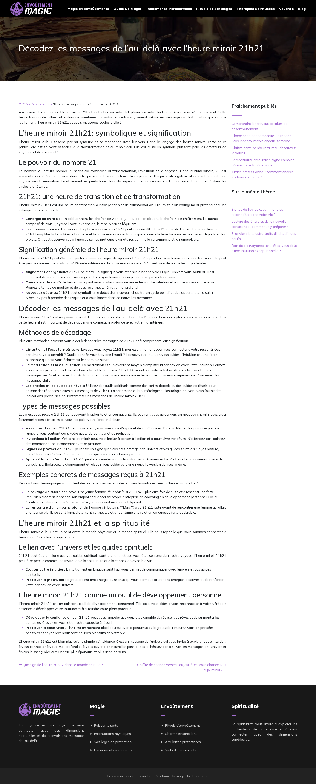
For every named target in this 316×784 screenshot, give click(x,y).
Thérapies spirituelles (255, 8)
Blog (302, 8)
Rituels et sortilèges (214, 8)
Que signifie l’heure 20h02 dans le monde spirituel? (63, 665)
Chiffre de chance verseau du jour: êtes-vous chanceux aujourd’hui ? (179, 667)
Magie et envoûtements (88, 8)
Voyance (286, 8)
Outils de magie (127, 8)
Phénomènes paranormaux (168, 8)
